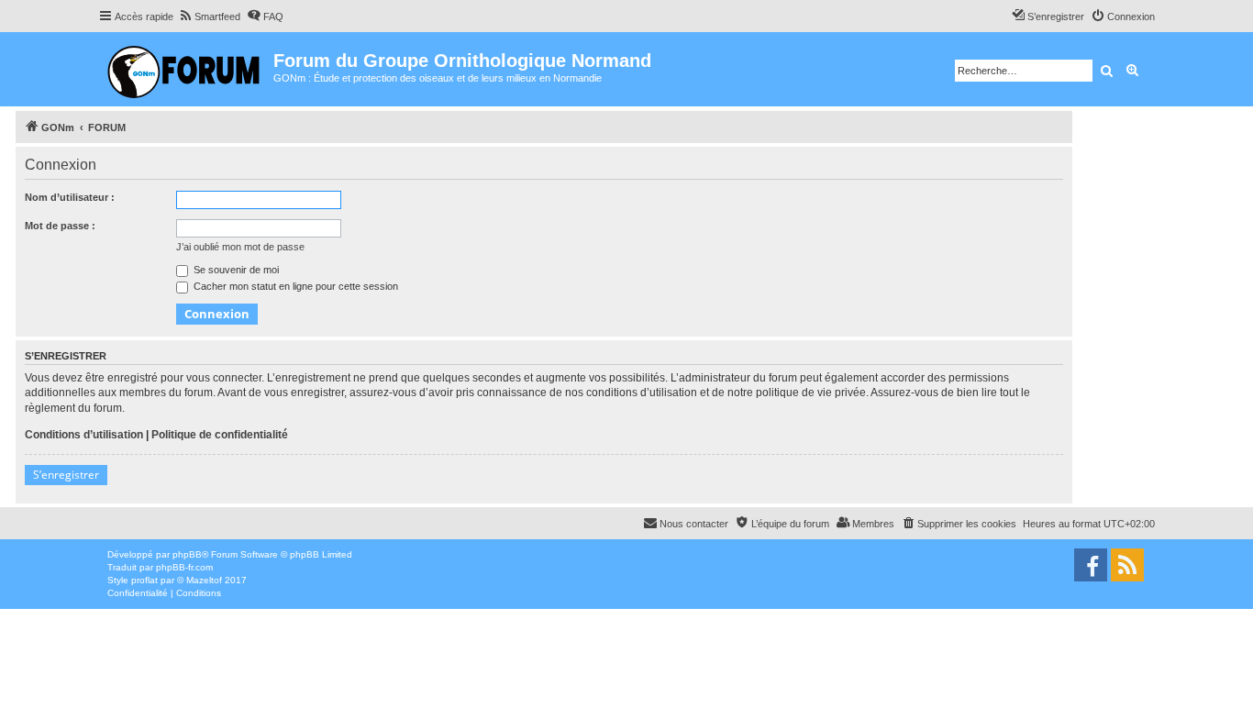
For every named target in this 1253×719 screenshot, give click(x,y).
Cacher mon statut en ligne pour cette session (294, 286)
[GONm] (185, 69)
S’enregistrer (66, 474)
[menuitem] (209, 17)
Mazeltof (204, 580)
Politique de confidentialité (219, 434)
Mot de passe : (60, 225)
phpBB (187, 554)
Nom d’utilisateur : (70, 197)
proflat (144, 580)
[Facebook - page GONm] (1090, 564)
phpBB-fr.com (184, 567)
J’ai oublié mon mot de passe (240, 246)
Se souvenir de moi (235, 269)
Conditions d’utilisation (84, 434)
